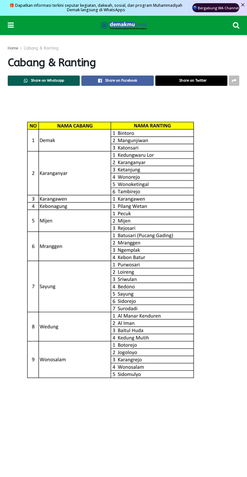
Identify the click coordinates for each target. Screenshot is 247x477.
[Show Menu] (11, 25)
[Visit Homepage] (123, 25)
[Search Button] (236, 25)
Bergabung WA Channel (218, 7)
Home (13, 48)
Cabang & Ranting (41, 48)
